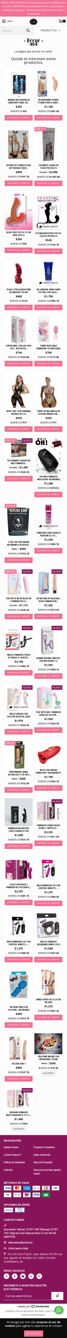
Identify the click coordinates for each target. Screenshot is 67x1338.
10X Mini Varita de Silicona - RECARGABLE (18, 1008)
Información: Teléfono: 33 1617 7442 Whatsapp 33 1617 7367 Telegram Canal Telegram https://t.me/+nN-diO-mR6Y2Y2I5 (31, 1232)
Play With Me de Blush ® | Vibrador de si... (18, 600)
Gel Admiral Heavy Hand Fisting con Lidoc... (48, 291)
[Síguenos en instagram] (6, 1276)
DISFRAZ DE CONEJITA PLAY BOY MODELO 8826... (18, 166)
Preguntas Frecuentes (44, 1147)
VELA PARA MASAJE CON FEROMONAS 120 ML (48, 1058)
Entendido (33, 1333)
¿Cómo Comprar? (12, 1154)
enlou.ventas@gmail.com (20, 1242)
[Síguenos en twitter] (31, 1276)
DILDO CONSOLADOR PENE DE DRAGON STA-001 (19, 291)
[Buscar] (28, 30)
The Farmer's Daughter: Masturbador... (19, 462)
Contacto (8, 1170)
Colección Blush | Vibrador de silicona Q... (18, 886)
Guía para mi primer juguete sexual (47, 1171)
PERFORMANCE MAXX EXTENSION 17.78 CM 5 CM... (18, 773)
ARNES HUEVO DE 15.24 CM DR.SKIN (48, 1001)
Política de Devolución (14, 1162)
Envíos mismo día (42, 1154)
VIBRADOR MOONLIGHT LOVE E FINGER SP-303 (18, 829)
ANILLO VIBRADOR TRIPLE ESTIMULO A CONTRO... (18, 656)
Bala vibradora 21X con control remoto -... (48, 887)
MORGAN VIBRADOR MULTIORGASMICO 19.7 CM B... (18, 1113)
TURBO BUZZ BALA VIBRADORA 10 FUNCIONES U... (48, 347)
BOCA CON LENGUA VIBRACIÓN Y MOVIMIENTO (48, 771)
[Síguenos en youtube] (23, 1276)
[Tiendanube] (33, 1307)
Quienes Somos (11, 1147)
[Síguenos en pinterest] (39, 1276)
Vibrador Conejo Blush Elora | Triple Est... (48, 826)
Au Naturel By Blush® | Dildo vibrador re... (48, 600)
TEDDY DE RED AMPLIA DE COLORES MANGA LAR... (48, 412)
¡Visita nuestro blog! (18, 1248)
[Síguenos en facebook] (14, 1276)
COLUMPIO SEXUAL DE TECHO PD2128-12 (48, 166)
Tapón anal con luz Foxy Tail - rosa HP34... (18, 347)
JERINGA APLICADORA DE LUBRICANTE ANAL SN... (19, 101)
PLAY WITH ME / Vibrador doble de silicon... (48, 713)
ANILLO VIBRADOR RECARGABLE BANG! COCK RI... (48, 943)
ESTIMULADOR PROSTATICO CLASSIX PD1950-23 (48, 234)
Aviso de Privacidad (43, 1162)
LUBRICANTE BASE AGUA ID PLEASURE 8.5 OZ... (48, 534)
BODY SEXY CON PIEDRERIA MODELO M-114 (19, 412)
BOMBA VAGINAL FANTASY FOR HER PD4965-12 (48, 659)
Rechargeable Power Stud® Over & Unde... (48, 101)
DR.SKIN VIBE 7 (18, 1063)
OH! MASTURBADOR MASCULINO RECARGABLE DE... (48, 478)
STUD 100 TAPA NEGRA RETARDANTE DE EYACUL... (18, 543)
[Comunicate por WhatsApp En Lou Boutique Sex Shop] (58, 1310)
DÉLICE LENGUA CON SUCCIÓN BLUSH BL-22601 (19, 715)
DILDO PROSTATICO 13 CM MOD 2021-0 (18, 233)
